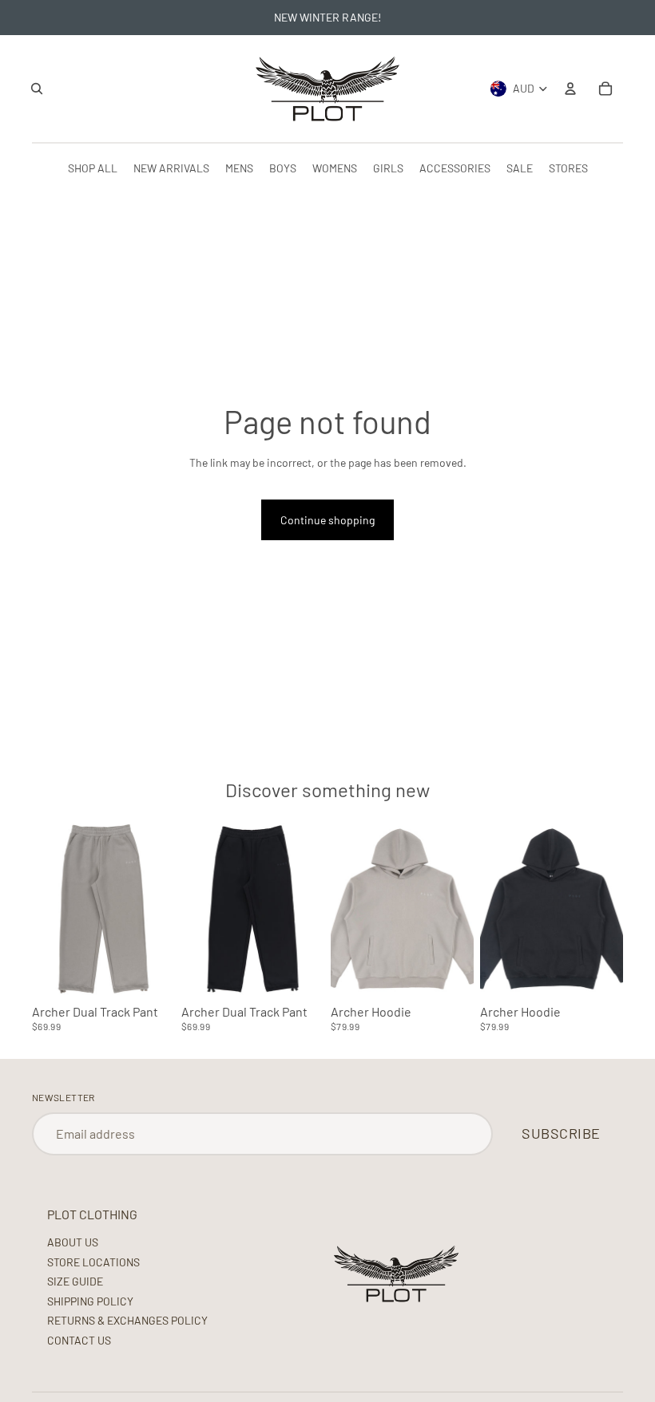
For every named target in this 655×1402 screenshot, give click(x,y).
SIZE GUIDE (75, 1281)
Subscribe (561, 1133)
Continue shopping (327, 520)
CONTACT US (79, 1340)
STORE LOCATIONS (93, 1262)
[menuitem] (92, 167)
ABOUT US (72, 1242)
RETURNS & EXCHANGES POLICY (127, 1320)
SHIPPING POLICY (90, 1301)
